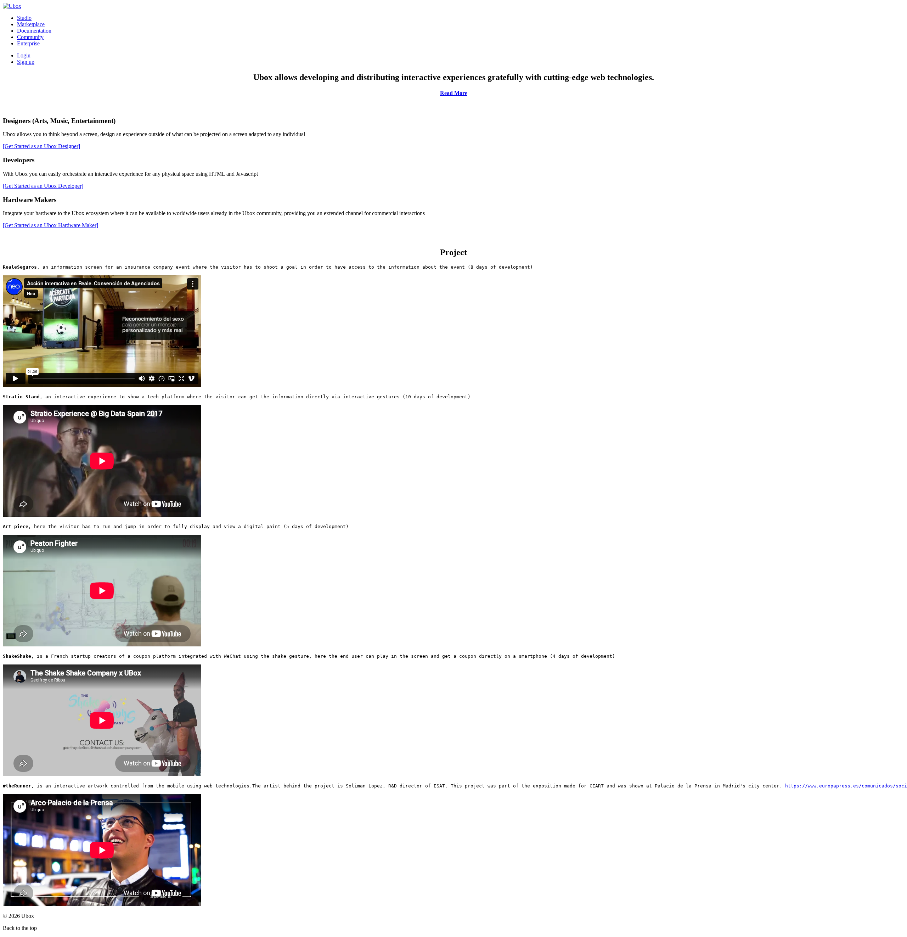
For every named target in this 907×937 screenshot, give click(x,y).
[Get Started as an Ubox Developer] (43, 186)
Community (30, 37)
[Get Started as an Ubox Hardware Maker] (50, 225)
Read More (453, 93)
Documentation (34, 31)
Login (23, 55)
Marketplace (31, 24)
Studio (24, 18)
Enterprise (28, 43)
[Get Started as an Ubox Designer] (41, 146)
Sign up (25, 62)
